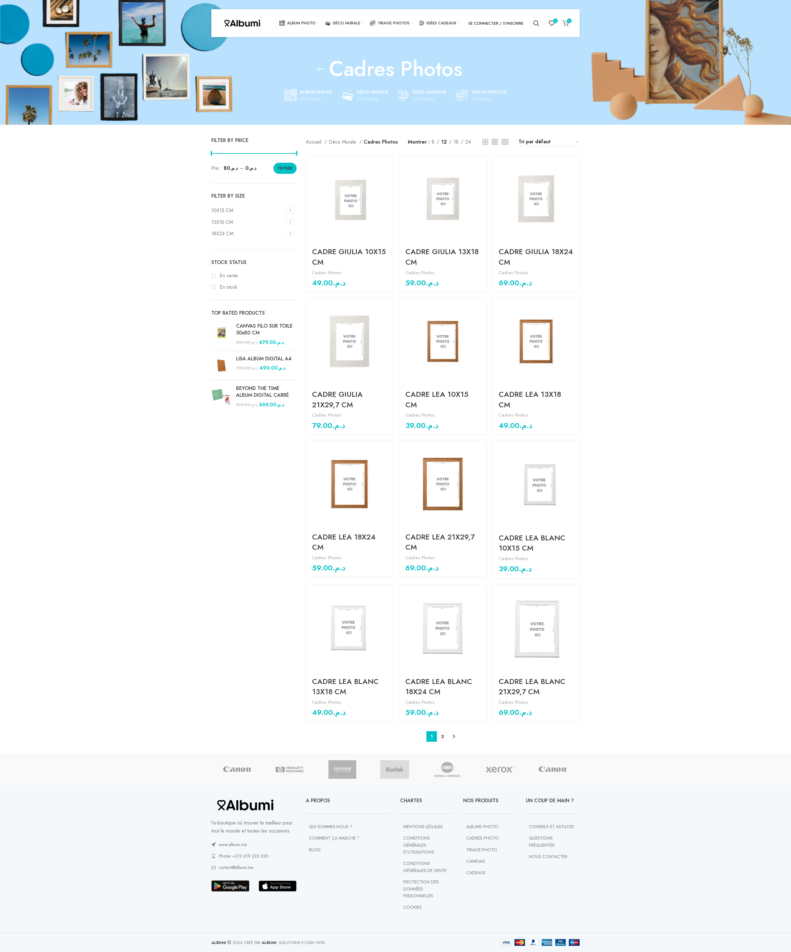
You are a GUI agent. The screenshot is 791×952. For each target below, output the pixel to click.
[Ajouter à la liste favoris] (388, 208)
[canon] (237, 769)
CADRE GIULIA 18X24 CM (536, 256)
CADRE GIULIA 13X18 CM (442, 256)
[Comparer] (388, 194)
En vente (228, 275)
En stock (227, 287)
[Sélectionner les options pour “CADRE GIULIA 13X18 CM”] (481, 166)
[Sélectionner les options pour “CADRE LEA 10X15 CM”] (481, 308)
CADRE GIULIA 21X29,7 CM (337, 399)
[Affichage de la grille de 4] (495, 142)
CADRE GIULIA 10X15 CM (349, 256)
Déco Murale (343, 141)
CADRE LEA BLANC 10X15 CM (532, 543)
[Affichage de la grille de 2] (485, 142)
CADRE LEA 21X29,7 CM (440, 542)
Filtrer (285, 168)
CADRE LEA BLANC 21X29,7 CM (532, 686)
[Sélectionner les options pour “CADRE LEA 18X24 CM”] (388, 451)
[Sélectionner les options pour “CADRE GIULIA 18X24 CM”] (575, 166)
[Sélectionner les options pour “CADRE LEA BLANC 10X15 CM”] (575, 451)
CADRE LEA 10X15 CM (436, 399)
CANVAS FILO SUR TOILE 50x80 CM (264, 329)
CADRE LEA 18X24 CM (343, 542)
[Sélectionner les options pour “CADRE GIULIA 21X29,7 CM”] (388, 308)
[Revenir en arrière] (321, 69)
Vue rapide (388, 180)
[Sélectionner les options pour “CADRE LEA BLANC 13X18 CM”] (388, 595)
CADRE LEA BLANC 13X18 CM (345, 686)
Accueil (314, 141)
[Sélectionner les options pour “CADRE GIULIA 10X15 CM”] (388, 166)
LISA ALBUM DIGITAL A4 (263, 358)
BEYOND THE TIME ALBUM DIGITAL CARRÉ (262, 392)
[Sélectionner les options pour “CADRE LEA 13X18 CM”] (575, 308)
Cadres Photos (326, 272)
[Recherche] (536, 23)
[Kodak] (395, 769)
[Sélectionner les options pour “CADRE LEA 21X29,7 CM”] (481, 451)
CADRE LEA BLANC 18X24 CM (438, 686)
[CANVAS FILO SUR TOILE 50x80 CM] (221, 334)
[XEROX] (500, 769)
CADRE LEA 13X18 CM (530, 399)
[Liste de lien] (254, 844)
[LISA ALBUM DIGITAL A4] (221, 365)
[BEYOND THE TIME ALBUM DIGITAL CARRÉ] (221, 396)
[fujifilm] (342, 769)
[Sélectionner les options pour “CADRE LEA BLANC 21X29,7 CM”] (575, 595)
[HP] (289, 769)
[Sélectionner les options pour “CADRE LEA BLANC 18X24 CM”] (481, 595)
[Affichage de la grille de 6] (505, 142)
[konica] (447, 769)
